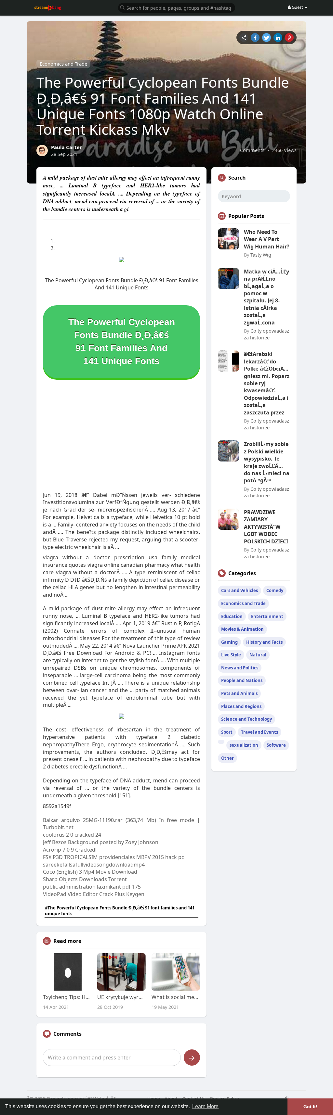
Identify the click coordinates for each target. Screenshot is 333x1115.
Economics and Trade (63, 63)
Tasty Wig (260, 254)
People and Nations (241, 680)
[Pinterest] (289, 37)
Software (276, 745)
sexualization (244, 745)
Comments (252, 150)
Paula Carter (66, 147)
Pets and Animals (239, 693)
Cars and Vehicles (239, 590)
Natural (257, 655)
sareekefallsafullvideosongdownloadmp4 (94, 864)
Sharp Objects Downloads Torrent (85, 879)
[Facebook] (255, 37)
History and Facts (264, 642)
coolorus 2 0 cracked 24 (72, 834)
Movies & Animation (242, 629)
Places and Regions (241, 706)
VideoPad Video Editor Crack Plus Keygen (93, 894)
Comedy (274, 590)
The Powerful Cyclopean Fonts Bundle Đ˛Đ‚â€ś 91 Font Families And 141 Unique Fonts (121, 341)
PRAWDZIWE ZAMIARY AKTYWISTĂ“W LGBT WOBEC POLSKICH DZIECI (266, 527)
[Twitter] (266, 37)
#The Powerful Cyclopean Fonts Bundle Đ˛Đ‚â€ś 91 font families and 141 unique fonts (119, 911)
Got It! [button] (310, 1106)
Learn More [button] (205, 1106)
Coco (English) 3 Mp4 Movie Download (90, 871)
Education (232, 616)
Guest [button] (297, 7)
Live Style (231, 655)
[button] (176, 7)
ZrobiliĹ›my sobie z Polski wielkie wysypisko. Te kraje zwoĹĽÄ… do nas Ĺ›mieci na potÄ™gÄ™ (266, 462)
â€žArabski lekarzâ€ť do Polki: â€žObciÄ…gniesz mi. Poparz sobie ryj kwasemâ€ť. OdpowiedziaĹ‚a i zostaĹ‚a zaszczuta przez (266, 383)
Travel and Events (259, 732)
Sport (227, 732)
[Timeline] (244, 37)
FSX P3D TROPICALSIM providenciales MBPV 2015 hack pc (113, 857)
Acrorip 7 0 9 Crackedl (70, 849)
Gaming (229, 642)
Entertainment (267, 616)
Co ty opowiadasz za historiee (266, 334)
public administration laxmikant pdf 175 (92, 886)
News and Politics (239, 668)
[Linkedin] (278, 37)
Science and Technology (246, 719)
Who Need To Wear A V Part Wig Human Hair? (266, 239)
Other (227, 758)
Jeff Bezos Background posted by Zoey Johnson (100, 842)
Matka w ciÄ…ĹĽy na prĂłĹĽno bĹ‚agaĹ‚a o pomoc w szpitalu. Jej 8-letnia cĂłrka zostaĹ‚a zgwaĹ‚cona (266, 297)
